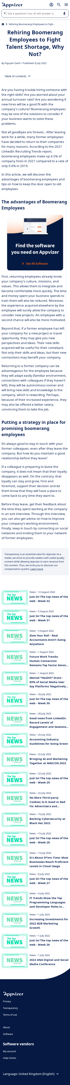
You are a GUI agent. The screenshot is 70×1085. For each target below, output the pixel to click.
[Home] (2, 24)
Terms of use (10, 1014)
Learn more (36, 569)
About (6, 1027)
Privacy (7, 1001)
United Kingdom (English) (36, 1074)
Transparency (10, 1008)
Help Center (9, 1058)
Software (8, 1034)
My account (9, 1051)
